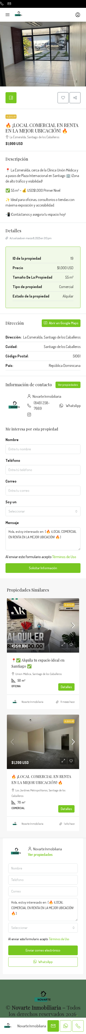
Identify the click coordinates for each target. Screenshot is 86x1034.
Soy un (11, 502)
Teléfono (13, 460)
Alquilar (11, 116)
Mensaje (12, 522)
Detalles (66, 687)
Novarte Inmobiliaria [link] (32, 702)
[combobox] (43, 511)
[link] (43, 625)
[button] (63, 97)
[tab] (11, 97)
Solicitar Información (43, 568)
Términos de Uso (64, 556)
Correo (11, 481)
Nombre (12, 439)
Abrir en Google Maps (63, 323)
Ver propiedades (68, 384)
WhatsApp (73, 405)
